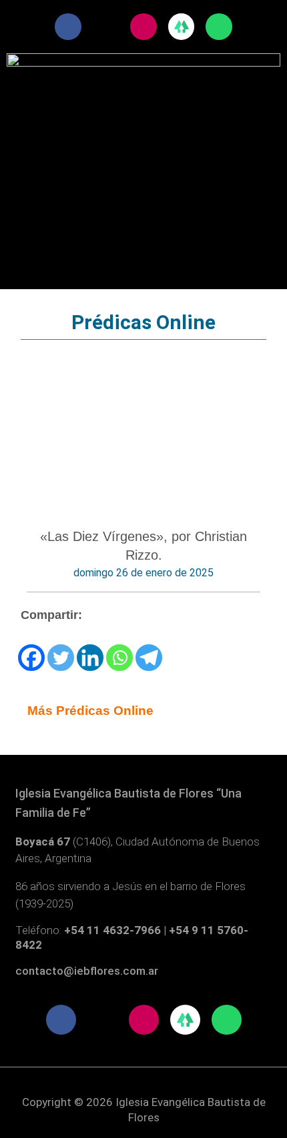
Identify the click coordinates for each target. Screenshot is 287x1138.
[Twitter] (60, 657)
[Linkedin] (90, 657)
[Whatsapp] (119, 657)
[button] (144, 126)
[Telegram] (149, 657)
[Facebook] (31, 657)
